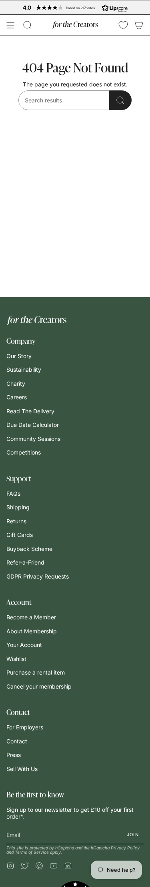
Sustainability (23, 369)
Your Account (24, 644)
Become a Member (31, 617)
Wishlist (16, 658)
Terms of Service (32, 852)
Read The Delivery (30, 411)
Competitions (23, 452)
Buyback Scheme (29, 548)
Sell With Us (22, 768)
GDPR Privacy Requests (37, 576)
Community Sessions (33, 438)
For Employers (24, 727)
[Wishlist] (123, 25)
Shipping (18, 507)
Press (13, 754)
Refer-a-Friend (25, 562)
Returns (16, 521)
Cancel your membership (39, 686)
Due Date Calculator (32, 424)
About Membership (31, 631)
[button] (27, 25)
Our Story (19, 355)
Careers (16, 397)
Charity (15, 383)
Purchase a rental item (35, 672)
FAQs (13, 493)
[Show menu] (10, 25)
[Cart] (139, 25)
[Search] (120, 100)
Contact (16, 741)
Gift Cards (19, 534)
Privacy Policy (125, 848)
